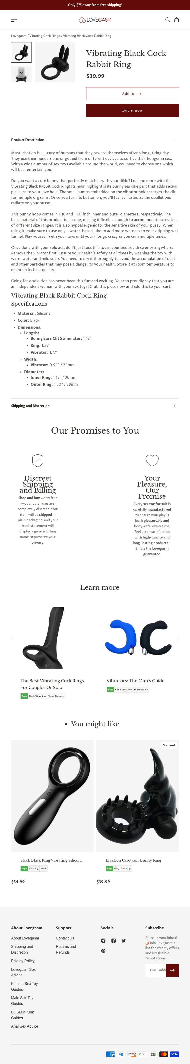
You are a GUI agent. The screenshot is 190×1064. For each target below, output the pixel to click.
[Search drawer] (167, 20)
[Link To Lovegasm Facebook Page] (113, 941)
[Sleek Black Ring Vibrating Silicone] (52, 796)
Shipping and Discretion (30, 406)
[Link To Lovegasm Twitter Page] (124, 941)
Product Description (27, 140)
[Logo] (95, 19)
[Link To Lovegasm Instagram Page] (103, 941)
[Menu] (14, 20)
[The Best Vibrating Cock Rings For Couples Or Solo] (52, 656)
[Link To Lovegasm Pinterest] (103, 951)
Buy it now (132, 110)
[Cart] (176, 20)
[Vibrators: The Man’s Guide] (138, 653)
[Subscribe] (172, 970)
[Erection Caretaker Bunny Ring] (137, 796)
